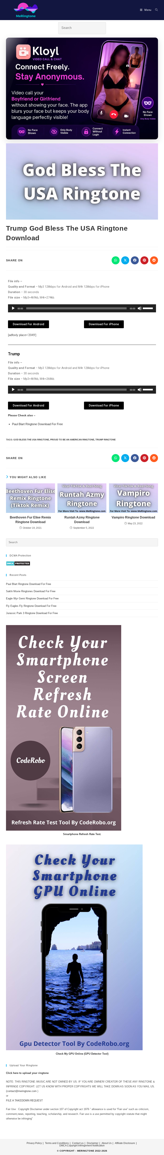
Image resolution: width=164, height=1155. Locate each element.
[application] (82, 308)
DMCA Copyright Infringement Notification (82, 1145)
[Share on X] (125, 260)
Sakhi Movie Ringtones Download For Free (30, 591)
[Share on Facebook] (135, 260)
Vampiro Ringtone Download (133, 517)
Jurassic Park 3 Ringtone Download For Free (32, 613)
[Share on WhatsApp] (116, 260)
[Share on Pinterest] (144, 260)
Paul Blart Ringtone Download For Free (37, 424)
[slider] (148, 308)
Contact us (78, 1143)
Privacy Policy (34, 1143)
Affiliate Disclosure (125, 1143)
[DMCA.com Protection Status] (18, 563)
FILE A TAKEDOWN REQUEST (24, 1100)
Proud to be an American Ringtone (72, 439)
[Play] (13, 308)
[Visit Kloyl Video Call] (82, 89)
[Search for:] (155, 9)
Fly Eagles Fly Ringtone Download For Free (31, 605)
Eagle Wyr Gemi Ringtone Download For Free (32, 598)
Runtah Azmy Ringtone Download (82, 520)
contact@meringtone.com (22, 1091)
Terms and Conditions (57, 1143)
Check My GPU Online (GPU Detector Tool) (82, 1053)
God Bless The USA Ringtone (31, 439)
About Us (107, 1143)
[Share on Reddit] (154, 260)
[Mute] (140, 308)
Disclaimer (92, 1143)
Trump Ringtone (105, 439)
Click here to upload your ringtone (27, 1073)
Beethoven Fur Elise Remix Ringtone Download (30, 520)
